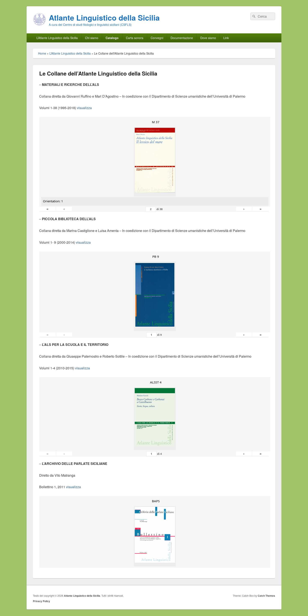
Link (226, 38)
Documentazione (182, 38)
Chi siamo (91, 38)
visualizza (84, 107)
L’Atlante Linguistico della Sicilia (57, 38)
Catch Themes (266, 596)
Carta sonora (134, 38)
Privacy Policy (41, 601)
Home (42, 53)
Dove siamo (208, 38)
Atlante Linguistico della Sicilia (104, 17)
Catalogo (112, 38)
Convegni (157, 38)
